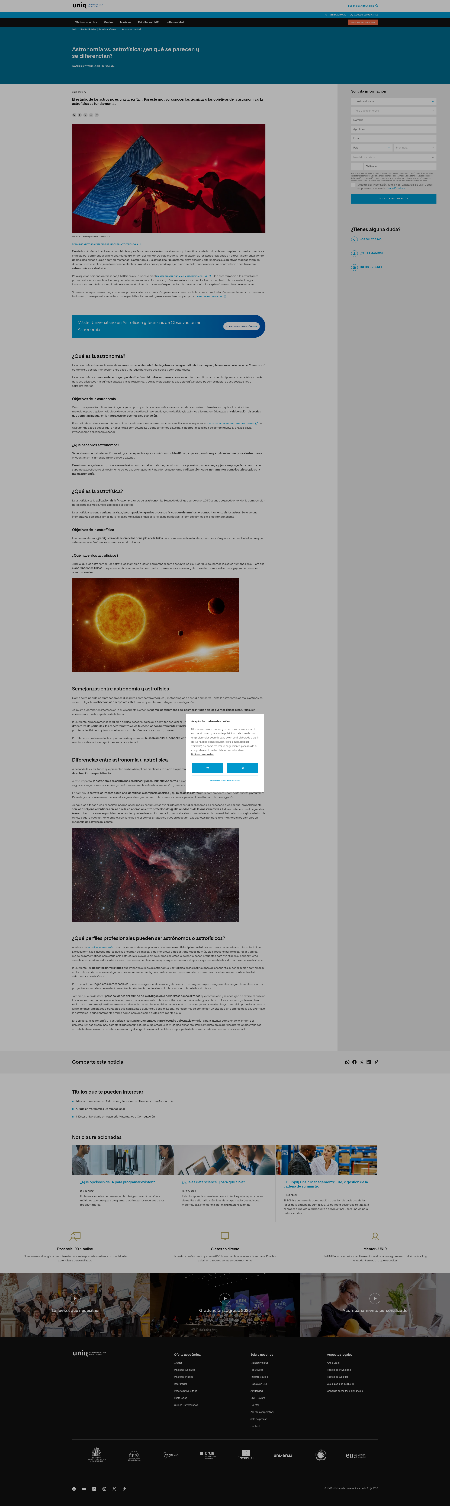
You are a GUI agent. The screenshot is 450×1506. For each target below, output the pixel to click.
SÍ (243, 768)
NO (207, 768)
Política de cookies (202, 754)
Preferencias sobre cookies (225, 781)
